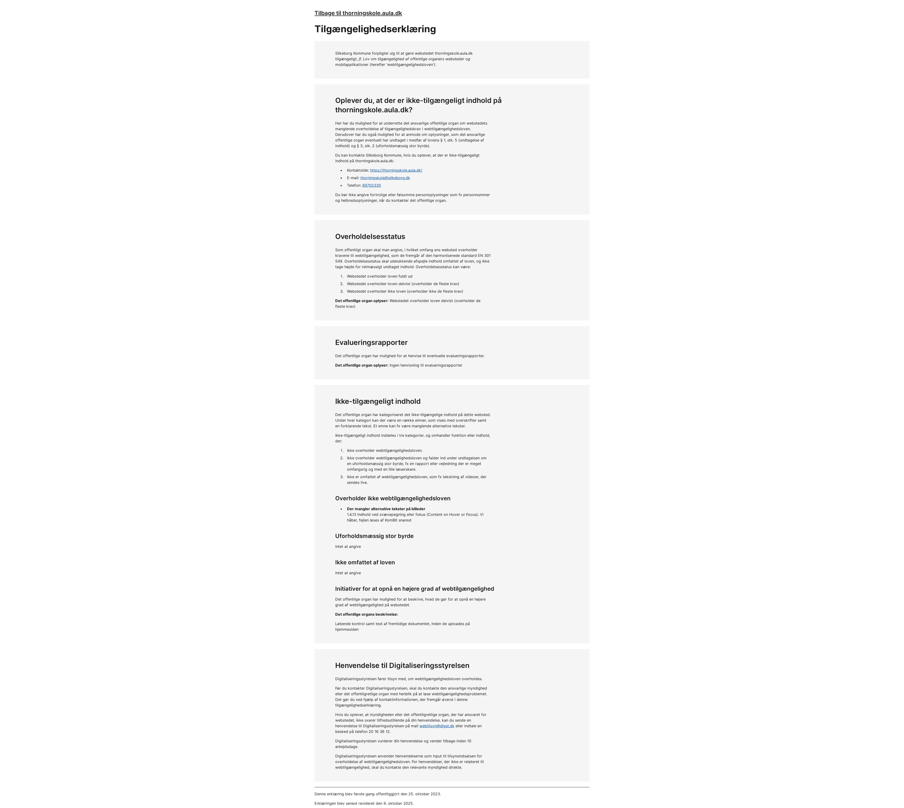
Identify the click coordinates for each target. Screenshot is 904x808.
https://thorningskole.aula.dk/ (396, 170)
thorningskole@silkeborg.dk (385, 177)
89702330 (371, 185)
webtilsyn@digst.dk (437, 725)
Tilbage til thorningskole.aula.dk (358, 13)
